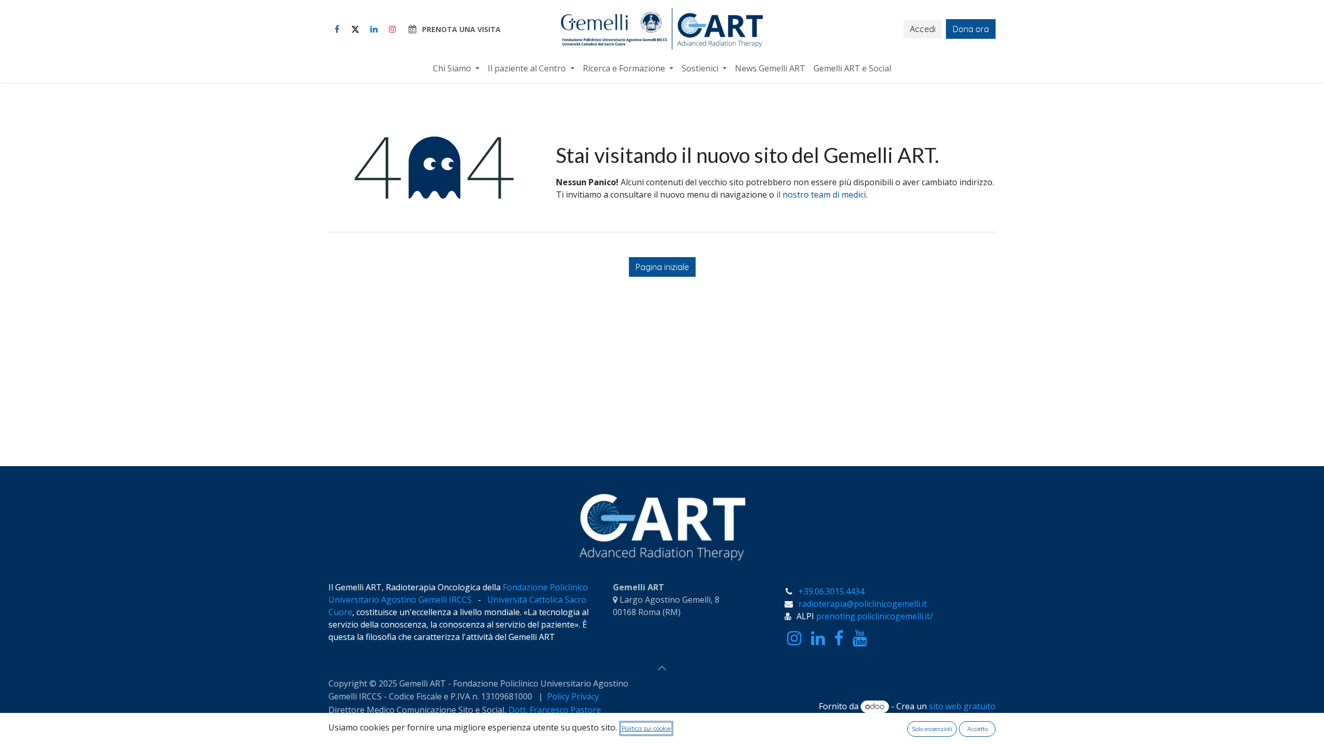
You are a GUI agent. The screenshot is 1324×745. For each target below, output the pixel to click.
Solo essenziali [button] (932, 729)
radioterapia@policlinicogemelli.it (863, 603)
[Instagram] (392, 29)
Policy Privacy (574, 696)
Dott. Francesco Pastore (554, 710)
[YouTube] (860, 638)
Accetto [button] (977, 729)
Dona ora (971, 29)
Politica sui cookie (646, 728)
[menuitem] (456, 68)
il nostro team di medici (821, 194)
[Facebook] (336, 29)
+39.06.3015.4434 (831, 591)
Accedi (923, 29)
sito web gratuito (962, 706)
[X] (355, 29)
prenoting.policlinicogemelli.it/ (874, 616)
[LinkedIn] (374, 29)
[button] (662, 667)
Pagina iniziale (662, 267)
